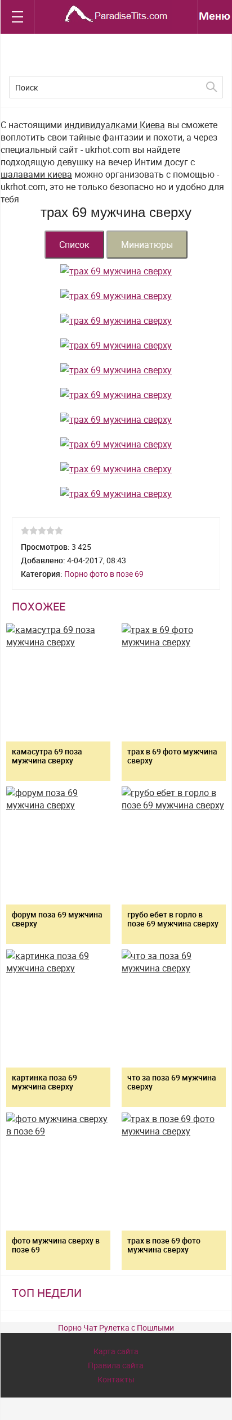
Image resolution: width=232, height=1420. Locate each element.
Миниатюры (147, 244)
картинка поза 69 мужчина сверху (44, 1082)
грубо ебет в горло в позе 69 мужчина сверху (172, 919)
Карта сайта (116, 1351)
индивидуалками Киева (114, 125)
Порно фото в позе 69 (104, 573)
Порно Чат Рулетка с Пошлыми (116, 1327)
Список (74, 244)
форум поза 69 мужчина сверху (57, 919)
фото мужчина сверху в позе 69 (56, 1245)
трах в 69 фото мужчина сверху (172, 756)
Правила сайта (116, 1365)
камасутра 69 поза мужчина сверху (47, 756)
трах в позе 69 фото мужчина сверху (163, 1245)
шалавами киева (36, 174)
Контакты (116, 1379)
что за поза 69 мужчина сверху (171, 1082)
